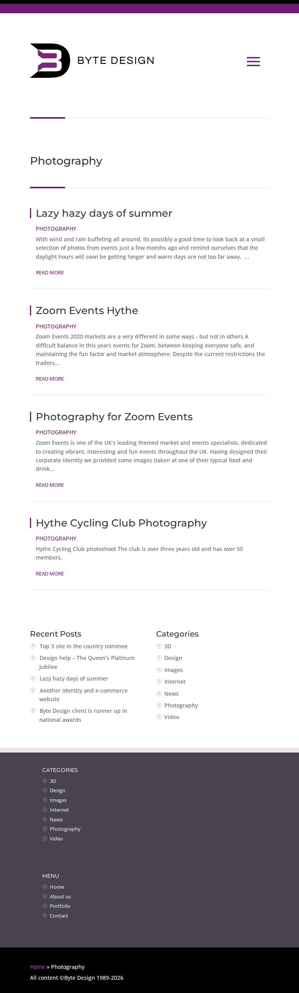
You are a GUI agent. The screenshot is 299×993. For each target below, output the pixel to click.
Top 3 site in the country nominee (84, 646)
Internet (174, 681)
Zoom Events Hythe (87, 310)
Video (171, 717)
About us (60, 896)
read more (50, 272)
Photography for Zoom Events (114, 417)
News (171, 693)
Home (57, 886)
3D (167, 646)
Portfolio (60, 905)
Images (173, 670)
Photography (56, 228)
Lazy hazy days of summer (104, 213)
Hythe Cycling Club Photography (121, 523)
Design (173, 657)
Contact (59, 915)
